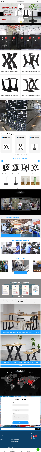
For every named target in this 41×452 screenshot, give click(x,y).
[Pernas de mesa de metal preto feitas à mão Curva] (6, 167)
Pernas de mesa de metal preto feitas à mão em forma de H (25, 175)
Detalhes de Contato (30, 445)
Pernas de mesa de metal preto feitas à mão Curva (6, 175)
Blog (25, 445)
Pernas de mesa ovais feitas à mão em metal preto (9, 95)
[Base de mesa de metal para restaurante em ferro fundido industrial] (6, 180)
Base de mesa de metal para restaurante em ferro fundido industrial (6, 188)
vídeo (1, 439)
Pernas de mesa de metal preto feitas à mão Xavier (9, 71)
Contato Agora (10, 72)
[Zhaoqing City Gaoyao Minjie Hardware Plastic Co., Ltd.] (20, 13)
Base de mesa (13, 437)
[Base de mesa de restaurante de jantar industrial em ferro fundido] (15, 180)
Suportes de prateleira (14, 439)
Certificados (2, 435)
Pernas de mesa (13, 435)
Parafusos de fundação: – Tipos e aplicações (9, 331)
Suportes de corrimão (14, 441)
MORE (20, 365)
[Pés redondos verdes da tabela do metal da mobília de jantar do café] (35, 180)
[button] (2, 14)
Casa (7, 445)
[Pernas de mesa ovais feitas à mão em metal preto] (10, 85)
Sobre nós (18, 445)
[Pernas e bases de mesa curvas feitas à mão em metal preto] (31, 85)
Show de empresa (3, 437)
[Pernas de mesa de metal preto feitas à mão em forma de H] (31, 61)
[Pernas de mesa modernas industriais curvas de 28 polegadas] (35, 167)
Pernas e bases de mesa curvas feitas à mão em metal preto (16, 175)
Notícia (22, 445)
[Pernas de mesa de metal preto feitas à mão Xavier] (10, 61)
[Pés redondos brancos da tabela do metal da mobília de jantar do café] (25, 180)
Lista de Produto (12, 445)
